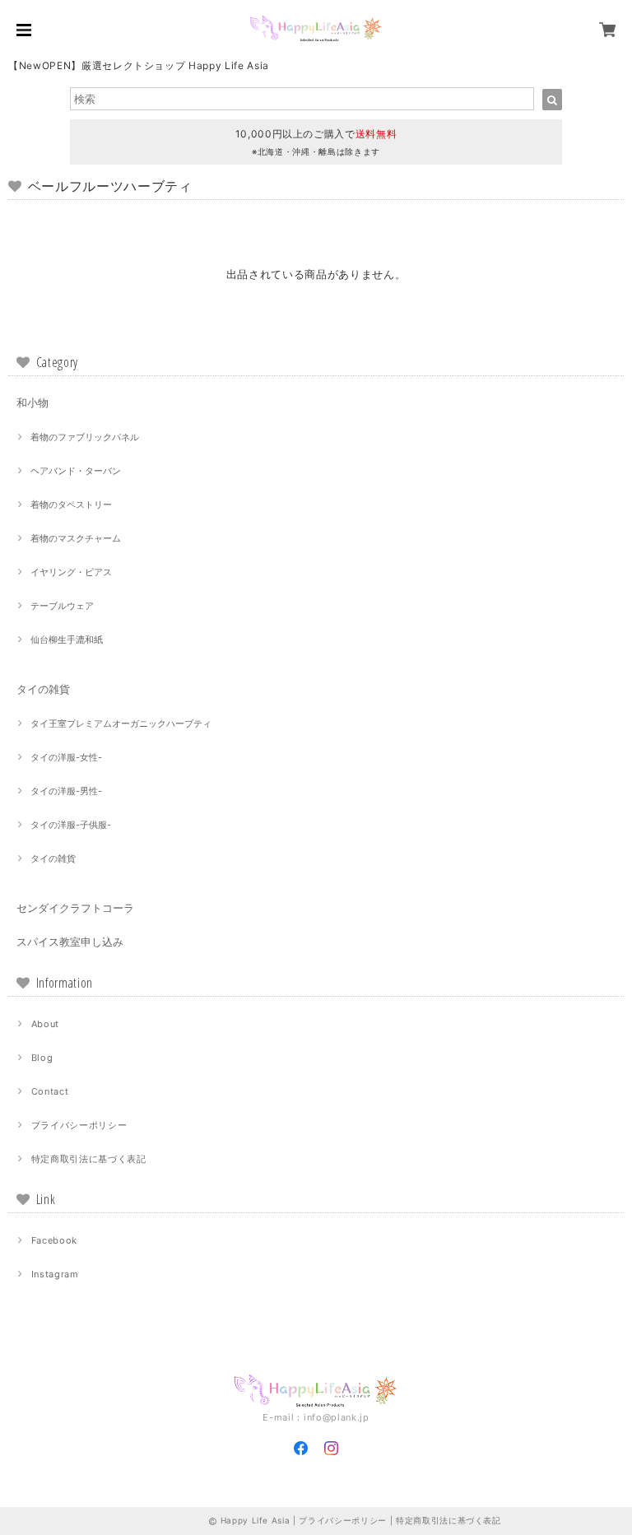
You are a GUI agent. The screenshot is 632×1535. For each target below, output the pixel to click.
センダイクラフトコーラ (75, 907)
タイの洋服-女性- (66, 757)
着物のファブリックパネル (84, 437)
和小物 (32, 402)
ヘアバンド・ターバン (75, 471)
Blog (42, 1057)
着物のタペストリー (71, 504)
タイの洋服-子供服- (70, 824)
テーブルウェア (62, 606)
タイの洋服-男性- (66, 791)
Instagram (55, 1274)
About (45, 1024)
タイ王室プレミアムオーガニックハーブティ (120, 723)
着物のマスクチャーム (75, 538)
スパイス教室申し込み (69, 941)
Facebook (54, 1240)
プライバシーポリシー (79, 1125)
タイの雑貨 (43, 688)
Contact (50, 1091)
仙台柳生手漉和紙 (66, 639)
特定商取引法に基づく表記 (88, 1159)
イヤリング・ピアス (71, 572)
